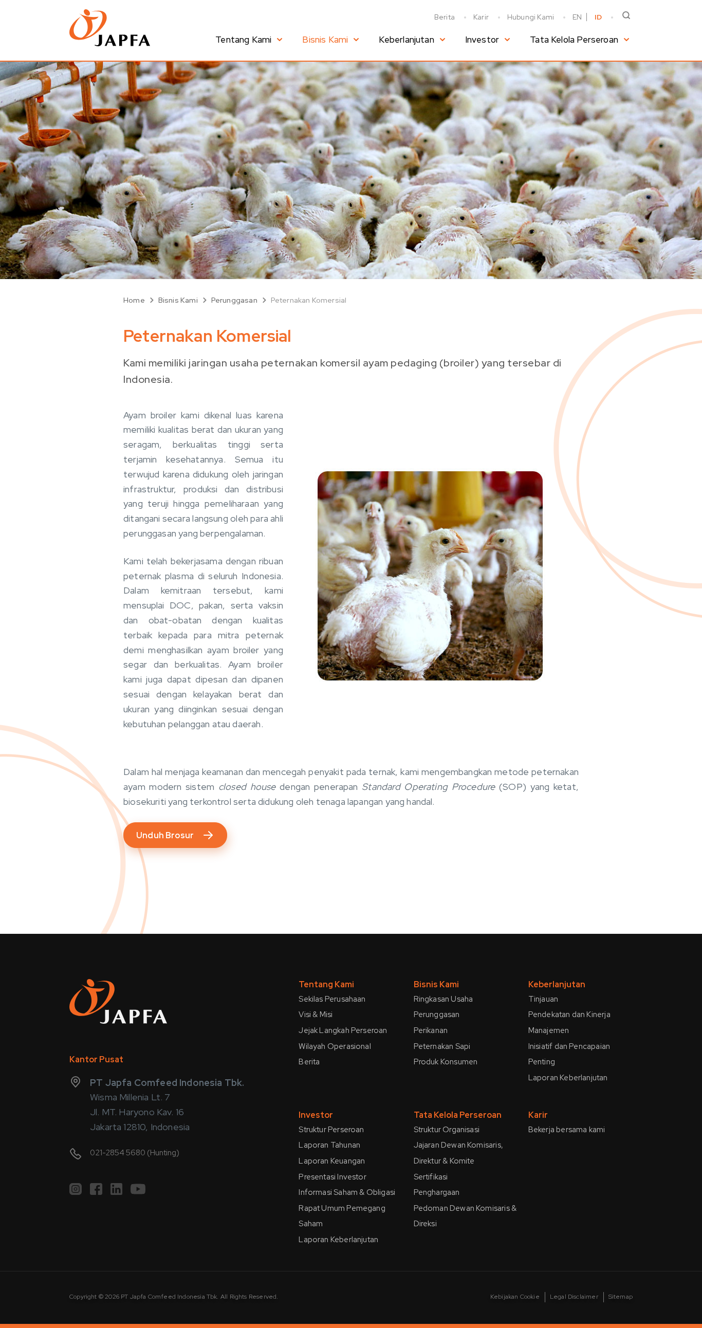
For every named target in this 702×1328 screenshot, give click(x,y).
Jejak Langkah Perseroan (343, 1030)
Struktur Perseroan (331, 1129)
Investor (482, 39)
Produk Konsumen (446, 1062)
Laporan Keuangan (332, 1161)
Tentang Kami (243, 39)
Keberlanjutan (406, 39)
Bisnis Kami (325, 39)
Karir (481, 17)
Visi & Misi (315, 1014)
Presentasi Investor (332, 1177)
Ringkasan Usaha (443, 999)
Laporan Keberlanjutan (568, 1078)
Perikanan (431, 1030)
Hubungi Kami (530, 17)
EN (577, 17)
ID (598, 17)
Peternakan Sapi (442, 1046)
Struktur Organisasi (446, 1129)
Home (134, 300)
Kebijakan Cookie (515, 1297)
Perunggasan (234, 300)
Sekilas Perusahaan (332, 999)
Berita (444, 17)
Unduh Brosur (165, 835)
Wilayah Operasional (335, 1046)
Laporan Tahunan (329, 1145)
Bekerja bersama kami (566, 1129)
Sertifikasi (431, 1177)
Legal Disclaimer (574, 1297)
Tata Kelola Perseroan (574, 39)
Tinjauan (543, 999)
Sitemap (620, 1297)
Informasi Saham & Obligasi (347, 1192)
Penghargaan (437, 1192)
